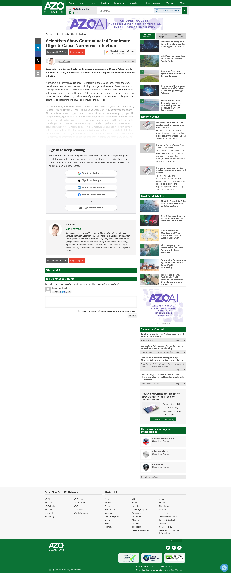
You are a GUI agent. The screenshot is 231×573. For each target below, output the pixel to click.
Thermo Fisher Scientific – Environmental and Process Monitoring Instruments (162, 365)
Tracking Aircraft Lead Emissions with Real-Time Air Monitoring (162, 335)
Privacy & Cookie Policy (169, 520)
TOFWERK (150, 340)
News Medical (80, 509)
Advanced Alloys (160, 451)
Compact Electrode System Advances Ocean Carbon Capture (173, 73)
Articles (108, 502)
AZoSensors (79, 499)
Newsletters (164, 506)
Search (162, 502)
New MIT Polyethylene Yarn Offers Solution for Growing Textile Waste (173, 44)
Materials (136, 520)
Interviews (136, 506)
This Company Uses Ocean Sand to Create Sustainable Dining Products (172, 249)
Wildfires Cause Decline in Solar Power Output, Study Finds (173, 58)
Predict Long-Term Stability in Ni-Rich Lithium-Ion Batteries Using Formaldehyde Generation (172, 279)
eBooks (108, 523)
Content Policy (165, 527)
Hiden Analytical (152, 383)
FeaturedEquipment (163, 36)
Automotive (157, 464)
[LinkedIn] (38, 47)
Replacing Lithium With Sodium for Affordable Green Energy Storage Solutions (173, 89)
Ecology (82, 34)
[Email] (38, 73)
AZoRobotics (50, 506)
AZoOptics (49, 509)
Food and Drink (70, 34)
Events (135, 502)
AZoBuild (49, 513)
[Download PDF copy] (38, 41)
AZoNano (49, 502)
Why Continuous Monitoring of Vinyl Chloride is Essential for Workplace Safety (173, 234)
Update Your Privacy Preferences (66, 569)
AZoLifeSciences (81, 513)
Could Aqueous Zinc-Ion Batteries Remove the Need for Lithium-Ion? (173, 218)
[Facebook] (38, 54)
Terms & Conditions (168, 516)
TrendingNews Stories (147, 36)
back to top (175, 540)
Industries (136, 516)
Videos (135, 499)
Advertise (163, 513)
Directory (109, 506)
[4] (149, 90)
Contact (162, 509)
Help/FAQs (136, 523)
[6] (149, 279)
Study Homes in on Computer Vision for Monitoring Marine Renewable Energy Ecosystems (171, 105)
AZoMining (49, 516)
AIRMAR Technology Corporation (159, 352)
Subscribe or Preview (161, 441)
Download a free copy (163, 419)
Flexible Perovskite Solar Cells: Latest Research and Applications (173, 203)
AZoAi (76, 506)
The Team (136, 527)
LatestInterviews (179, 36)
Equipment (110, 509)
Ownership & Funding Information (169, 531)
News (58, 34)
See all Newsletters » (150, 477)
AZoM (47, 499)
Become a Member (140, 530)
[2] (149, 61)
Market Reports (112, 516)
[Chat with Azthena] (224, 568)
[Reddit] (38, 67)
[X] (38, 60)
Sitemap (163, 523)
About (162, 499)
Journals (108, 527)
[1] (149, 46)
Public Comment (88, 311)
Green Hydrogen (139, 509)
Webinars (109, 513)
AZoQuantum (79, 502)
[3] (149, 75)
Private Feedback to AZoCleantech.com (119, 311)
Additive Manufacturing (163, 438)
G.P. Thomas (73, 228)
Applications (137, 513)
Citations (51, 270)
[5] (149, 105)
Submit (132, 315)
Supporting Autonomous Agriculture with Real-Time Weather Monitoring (173, 264)
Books (107, 520)
